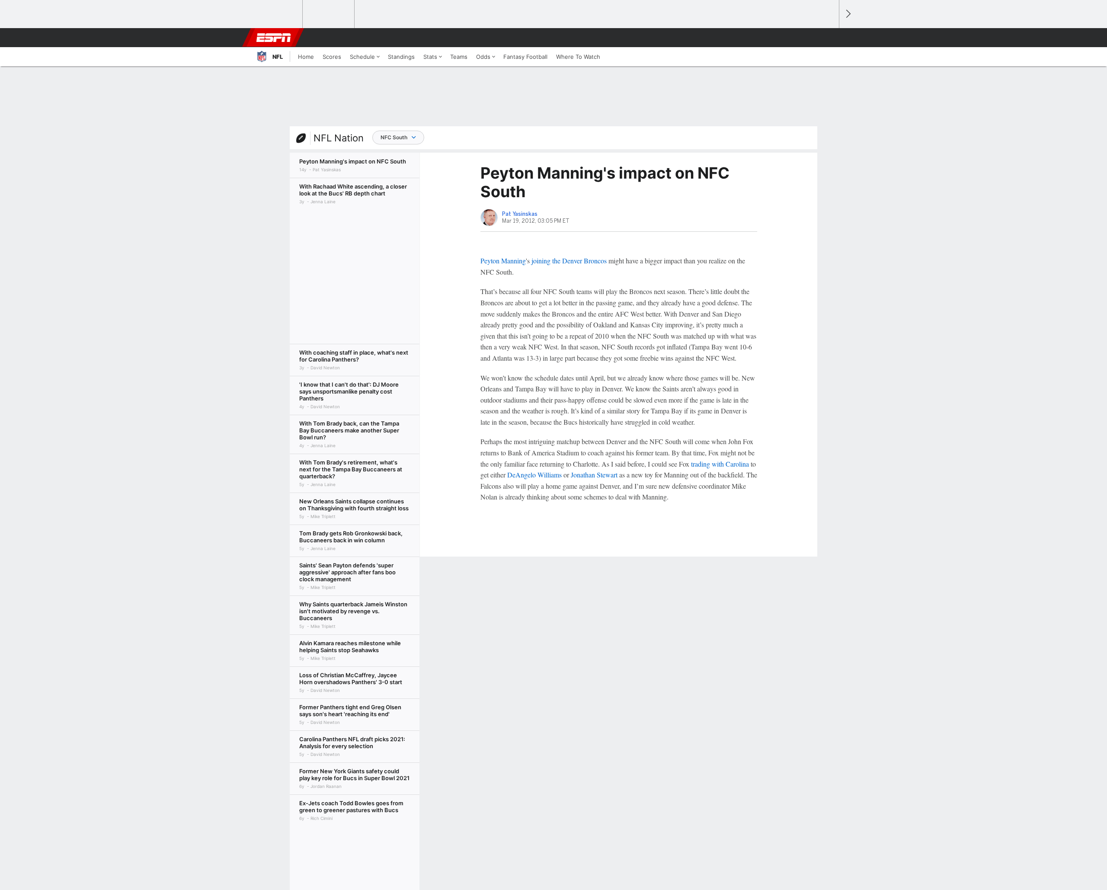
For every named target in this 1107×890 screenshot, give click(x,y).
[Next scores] (847, 14)
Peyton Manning (503, 260)
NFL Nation (339, 138)
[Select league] (277, 14)
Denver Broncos (584, 260)
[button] (828, 37)
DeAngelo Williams (534, 474)
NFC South (394, 137)
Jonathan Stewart (594, 474)
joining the (546, 260)
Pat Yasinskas (520, 214)
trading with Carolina (720, 463)
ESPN (273, 37)
